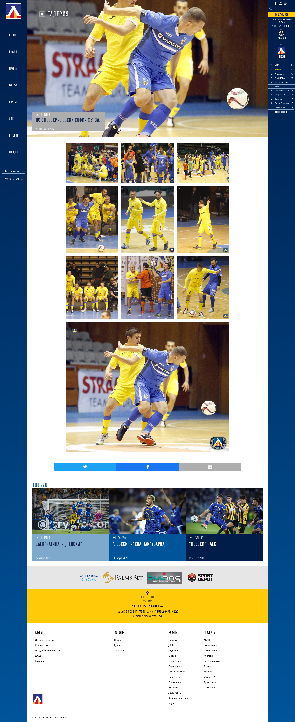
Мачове (13, 68)
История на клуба (44, 640)
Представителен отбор (47, 650)
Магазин (13, 152)
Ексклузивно (210, 645)
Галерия (13, 85)
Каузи (171, 703)
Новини (13, 52)
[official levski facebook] (275, 3)
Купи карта (15, 179)
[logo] (13, 11)
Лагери (207, 666)
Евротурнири (175, 666)
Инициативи (210, 650)
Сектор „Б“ (209, 677)
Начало (13, 35)
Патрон (118, 640)
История (13, 135)
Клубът (13, 102)
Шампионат (210, 687)
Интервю (173, 687)
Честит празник (176, 671)
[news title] (70, 511)
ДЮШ (11, 119)
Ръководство (42, 645)
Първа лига (174, 682)
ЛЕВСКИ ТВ (174, 693)
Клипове (208, 655)
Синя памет (174, 677)
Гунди (117, 645)
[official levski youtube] (285, 3)
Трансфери (174, 661)
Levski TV (14, 171)
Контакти (40, 661)
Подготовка (174, 650)
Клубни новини (212, 661)
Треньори (119, 650)
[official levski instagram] (280, 3)
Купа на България (178, 698)
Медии (172, 655)
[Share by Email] (209, 467)
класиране (280, 112)
